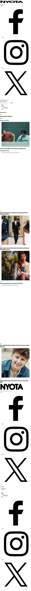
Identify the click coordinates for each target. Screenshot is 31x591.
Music (2, 104)
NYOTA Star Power (5, 495)
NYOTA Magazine (5, 107)
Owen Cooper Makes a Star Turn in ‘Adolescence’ (13, 148)
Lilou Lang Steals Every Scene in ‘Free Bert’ (11, 283)
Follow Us (2, 5)
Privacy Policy (3, 488)
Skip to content (2, 0)
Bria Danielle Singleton (6, 116)
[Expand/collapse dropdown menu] (3, 106)
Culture (2, 105)
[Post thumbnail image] (15, 146)
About (2, 109)
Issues (2, 106)
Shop (2, 108)
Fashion (1, 210)
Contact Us (3, 489)
